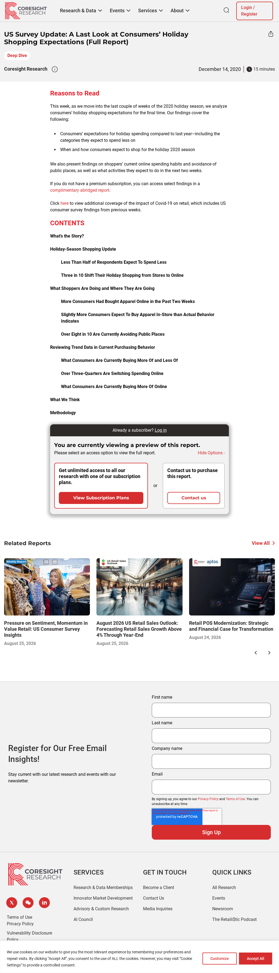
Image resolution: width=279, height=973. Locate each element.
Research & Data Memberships (103, 887)
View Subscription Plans (101, 497)
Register (249, 14)
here (64, 203)
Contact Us (153, 898)
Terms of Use (235, 799)
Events (218, 898)
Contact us (193, 497)
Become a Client (158, 887)
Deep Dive (17, 55)
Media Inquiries (157, 908)
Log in (161, 430)
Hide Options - (211, 452)
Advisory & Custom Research (101, 908)
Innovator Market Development (103, 898)
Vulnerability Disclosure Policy (29, 936)
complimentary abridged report (79, 190)
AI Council (83, 919)
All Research (224, 887)
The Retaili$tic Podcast (234, 919)
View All (261, 543)
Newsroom (222, 908)
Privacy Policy (208, 799)
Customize (219, 958)
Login (246, 7)
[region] (139, 957)
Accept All (255, 958)
